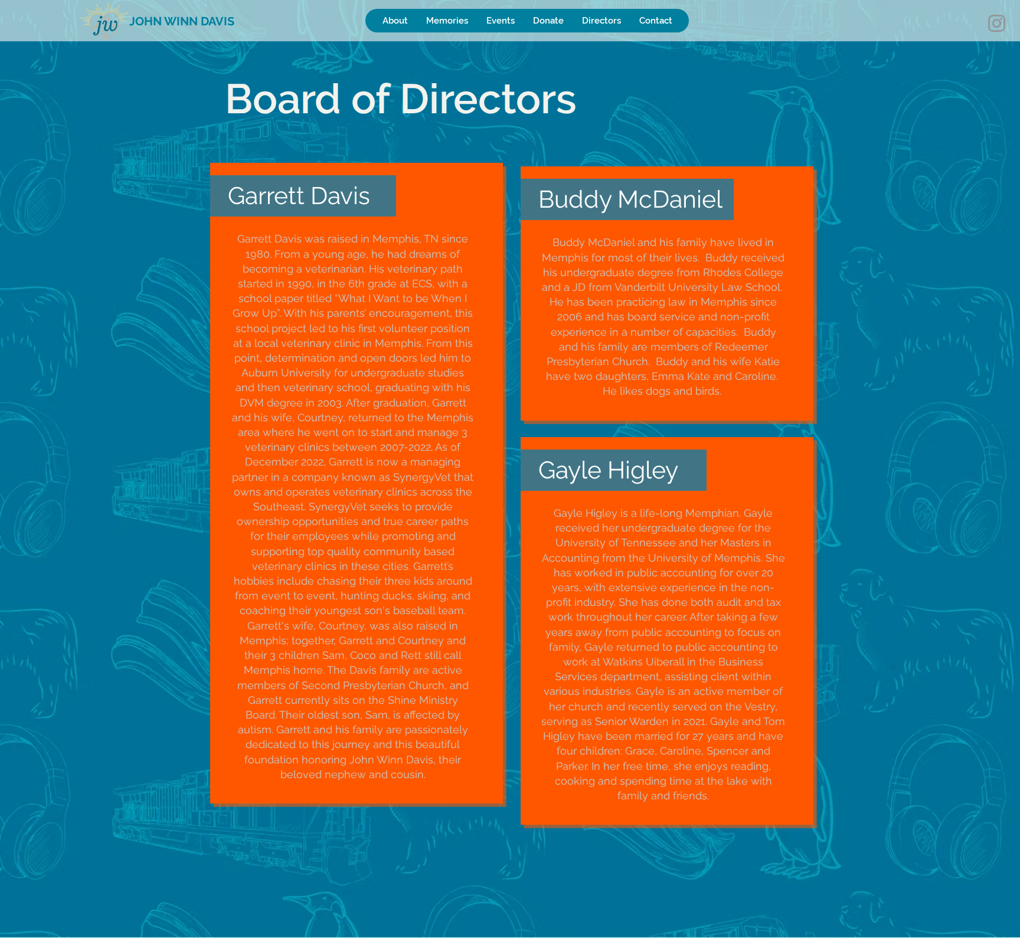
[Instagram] (996, 23)
